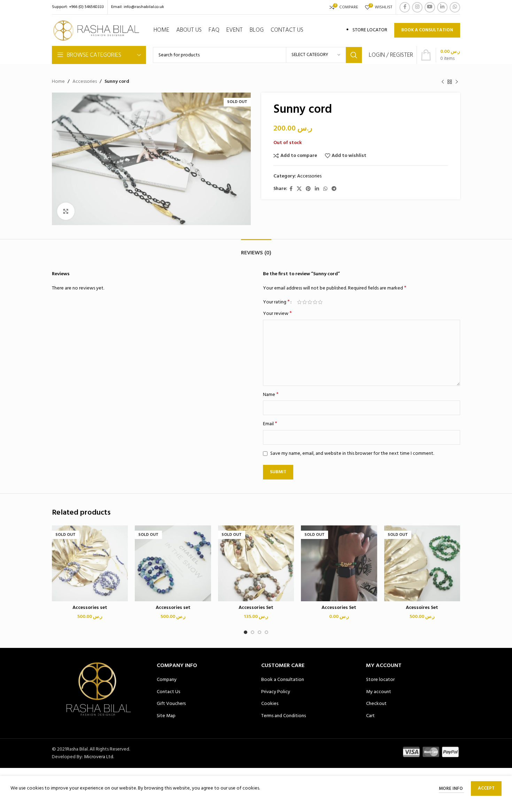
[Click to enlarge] (66, 211)
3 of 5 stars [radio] (309, 302)
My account (378, 692)
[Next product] (456, 81)
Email (270, 424)
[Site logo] (96, 30)
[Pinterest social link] (308, 189)
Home (58, 82)
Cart (370, 716)
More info (451, 788)
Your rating (276, 302)
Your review (277, 314)
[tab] (256, 249)
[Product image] (173, 563)
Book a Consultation (282, 679)
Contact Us (168, 692)
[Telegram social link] (334, 189)
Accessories (84, 82)
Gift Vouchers (171, 703)
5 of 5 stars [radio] (320, 302)
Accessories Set (256, 608)
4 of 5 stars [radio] (315, 302)
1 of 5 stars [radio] (299, 302)
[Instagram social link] (417, 7)
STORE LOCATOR (369, 30)
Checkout (376, 703)
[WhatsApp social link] (455, 7)
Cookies (269, 703)
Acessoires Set (422, 608)
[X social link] (299, 189)
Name (271, 395)
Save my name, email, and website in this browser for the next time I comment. (352, 454)
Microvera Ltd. (99, 757)
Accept (486, 788)
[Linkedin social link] (442, 7)
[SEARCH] (354, 55)
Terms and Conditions (283, 716)
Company (167, 679)
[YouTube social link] (430, 7)
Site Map (166, 716)
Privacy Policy (275, 692)
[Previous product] (442, 81)
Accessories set (89, 608)
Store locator (380, 679)
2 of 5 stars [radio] (304, 302)
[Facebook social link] (404, 7)
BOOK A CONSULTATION (427, 30)
